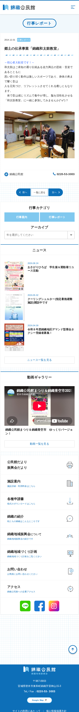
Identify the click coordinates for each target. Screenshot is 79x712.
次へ (54, 192)
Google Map (38, 700)
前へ (24, 192)
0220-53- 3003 (46, 691)
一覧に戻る (39, 192)
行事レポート (57, 217)
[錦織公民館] (19, 7)
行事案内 (21, 217)
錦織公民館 (16, 174)
